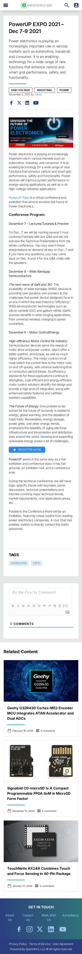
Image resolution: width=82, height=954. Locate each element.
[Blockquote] (44, 605)
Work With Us (49, 917)
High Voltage (20, 90)
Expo (36, 563)
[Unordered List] (39, 605)
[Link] (55, 605)
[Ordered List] (34, 605)
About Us (9, 917)
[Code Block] (49, 605)
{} (60, 605)
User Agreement (63, 944)
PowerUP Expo (19, 197)
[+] (65, 605)
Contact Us (27, 917)
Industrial (44, 90)
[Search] (67, 5)
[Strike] (28, 605)
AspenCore (18, 563)
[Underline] (23, 605)
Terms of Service (40, 944)
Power (64, 90)
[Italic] (18, 605)
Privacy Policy (18, 944)
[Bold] (13, 605)
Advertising (70, 915)
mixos (38, 94)
